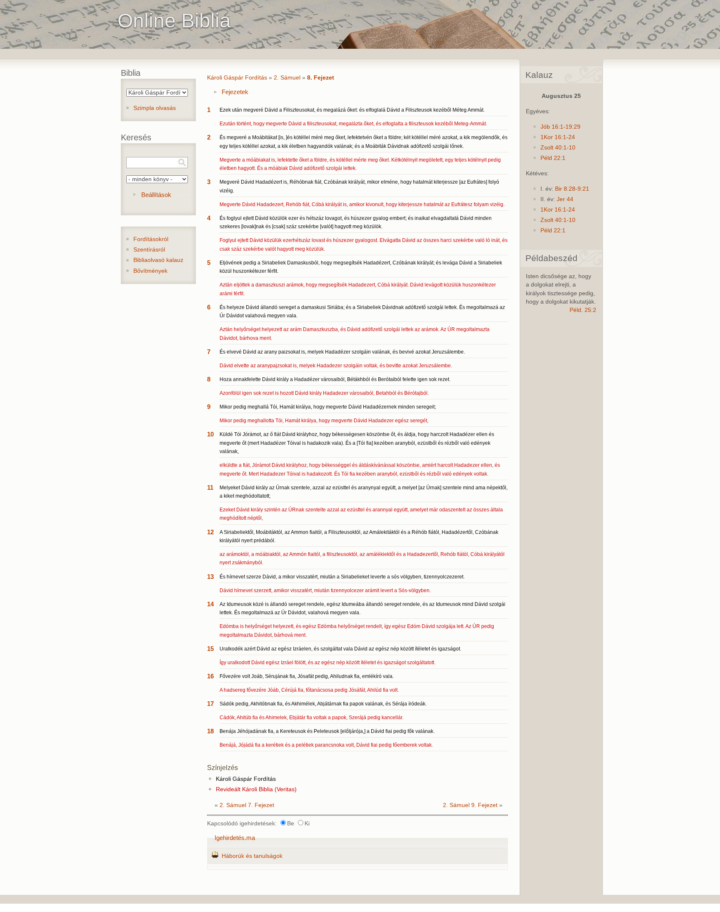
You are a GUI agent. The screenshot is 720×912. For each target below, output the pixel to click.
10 (210, 434)
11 (210, 487)
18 (210, 731)
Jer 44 (565, 199)
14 (210, 604)
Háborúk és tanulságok (252, 856)
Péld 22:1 (552, 158)
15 (210, 648)
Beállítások (156, 194)
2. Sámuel (287, 78)
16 (210, 676)
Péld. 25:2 (583, 310)
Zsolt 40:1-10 (557, 148)
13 (210, 576)
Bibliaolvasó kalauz (158, 260)
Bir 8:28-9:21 (572, 189)
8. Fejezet (320, 78)
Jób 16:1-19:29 (560, 127)
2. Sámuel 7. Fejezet (247, 805)
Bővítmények (150, 271)
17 (210, 703)
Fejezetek (235, 91)
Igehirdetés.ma (235, 837)
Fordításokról (150, 239)
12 (210, 532)
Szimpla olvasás (154, 108)
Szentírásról (149, 250)
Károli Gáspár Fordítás (237, 78)
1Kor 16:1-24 (557, 137)
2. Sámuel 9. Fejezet (470, 805)
